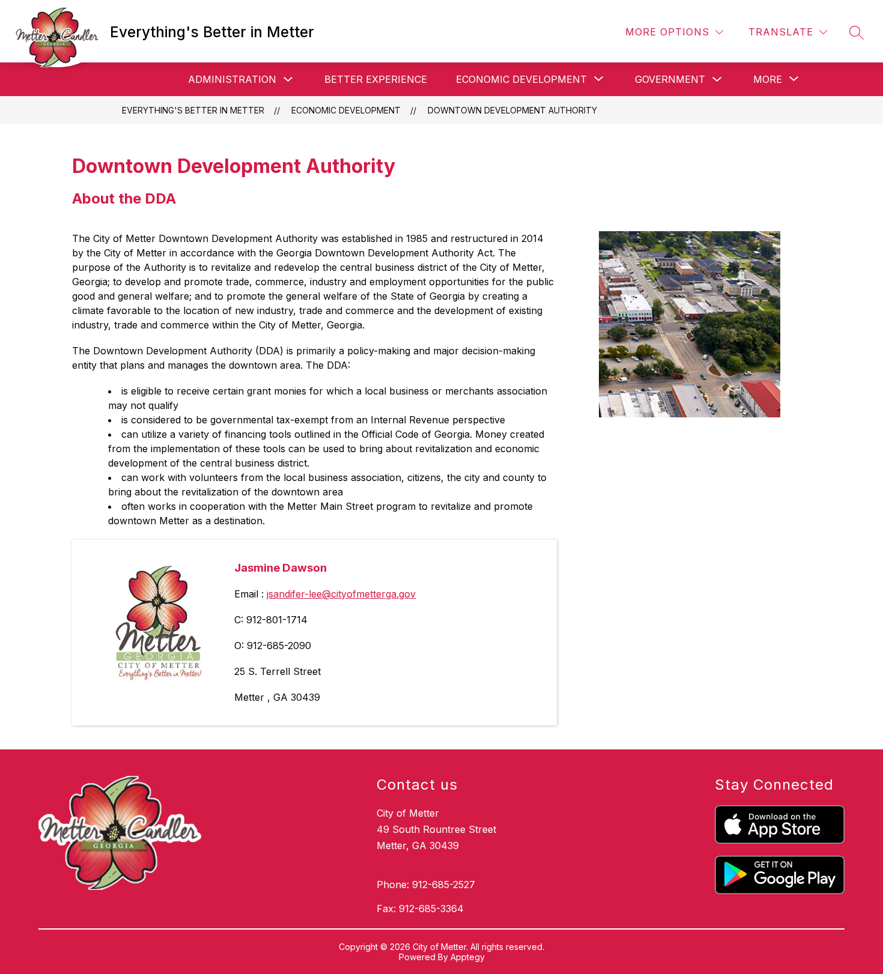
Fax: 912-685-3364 (420, 909)
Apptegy (468, 957)
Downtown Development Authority (512, 110)
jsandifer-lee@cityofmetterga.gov (341, 594)
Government (670, 79)
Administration (232, 79)
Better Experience (375, 79)
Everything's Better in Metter (193, 110)
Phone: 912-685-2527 (426, 885)
